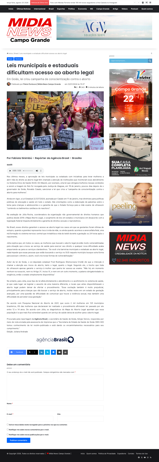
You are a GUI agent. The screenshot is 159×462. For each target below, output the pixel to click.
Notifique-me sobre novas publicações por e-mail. (29, 435)
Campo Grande (102, 9)
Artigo (115, 9)
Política (71, 9)
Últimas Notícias (24, 9)
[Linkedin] (41, 352)
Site (58, 414)
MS (91, 9)
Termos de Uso (142, 454)
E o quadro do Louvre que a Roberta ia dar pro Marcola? (72, 3)
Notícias (19, 59)
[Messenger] (53, 352)
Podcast (134, 9)
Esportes (61, 9)
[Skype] (47, 352)
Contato (131, 454)
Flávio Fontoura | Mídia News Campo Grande (42, 84)
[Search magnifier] (150, 61)
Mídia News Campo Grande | (60, 454)
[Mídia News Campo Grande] (30, 30)
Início (11, 9)
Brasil (51, 9)
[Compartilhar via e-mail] (59, 352)
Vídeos (125, 9)
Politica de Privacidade (107, 454)
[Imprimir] (65, 352)
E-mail (10, 414)
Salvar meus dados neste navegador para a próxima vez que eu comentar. (38, 425)
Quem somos (147, 9)
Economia (82, 9)
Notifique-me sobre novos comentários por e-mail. (29, 430)
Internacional (39, 9)
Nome (10, 403)
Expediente (121, 454)
